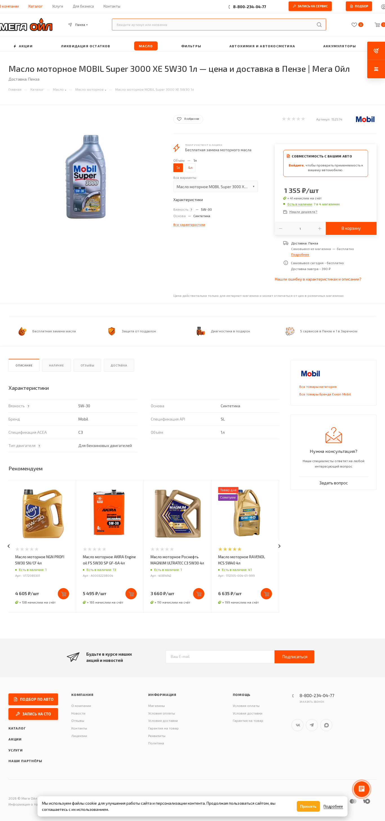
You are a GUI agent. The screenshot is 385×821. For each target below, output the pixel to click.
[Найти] (319, 24)
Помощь (242, 695)
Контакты (79, 728)
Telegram (312, 725)
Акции (15, 739)
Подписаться (294, 656)
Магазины (156, 705)
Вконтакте (297, 725)
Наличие (56, 365)
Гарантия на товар (163, 728)
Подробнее (300, 254)
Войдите (296, 165)
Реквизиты (156, 736)
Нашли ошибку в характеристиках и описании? (318, 279)
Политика (156, 743)
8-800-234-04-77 (249, 6)
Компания (82, 695)
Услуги (15, 750)
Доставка (119, 365)
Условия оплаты (161, 713)
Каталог (17, 728)
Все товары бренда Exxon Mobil (325, 394)
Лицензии (79, 736)
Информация (162, 695)
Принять (308, 806)
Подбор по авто (37, 699)
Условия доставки (163, 720)
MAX (326, 725)
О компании (81, 705)
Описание (24, 365)
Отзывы (87, 365)
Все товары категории (318, 386)
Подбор (361, 6)
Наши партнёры (25, 761)
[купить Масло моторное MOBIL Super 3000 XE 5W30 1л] (85, 177)
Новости (78, 713)
